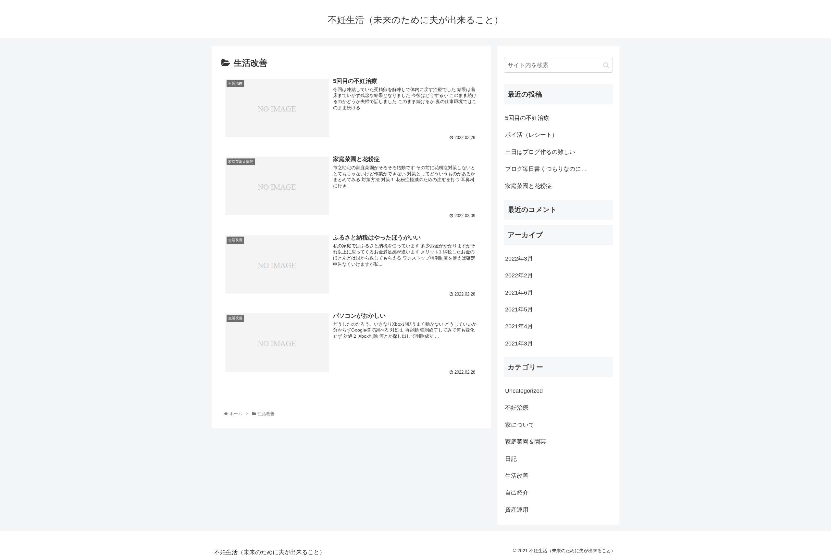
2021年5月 (519, 309)
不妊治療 (516, 407)
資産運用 (516, 510)
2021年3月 (519, 343)
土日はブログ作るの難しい (540, 152)
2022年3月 (519, 258)
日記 (511, 459)
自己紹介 (516, 492)
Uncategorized (524, 391)
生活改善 (516, 475)
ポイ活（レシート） (531, 135)
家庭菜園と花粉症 (528, 186)
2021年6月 (519, 292)
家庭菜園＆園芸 (525, 441)
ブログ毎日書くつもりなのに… (546, 169)
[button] (606, 65)
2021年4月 (519, 326)
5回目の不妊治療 (527, 118)
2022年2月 (519, 275)
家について (519, 425)
